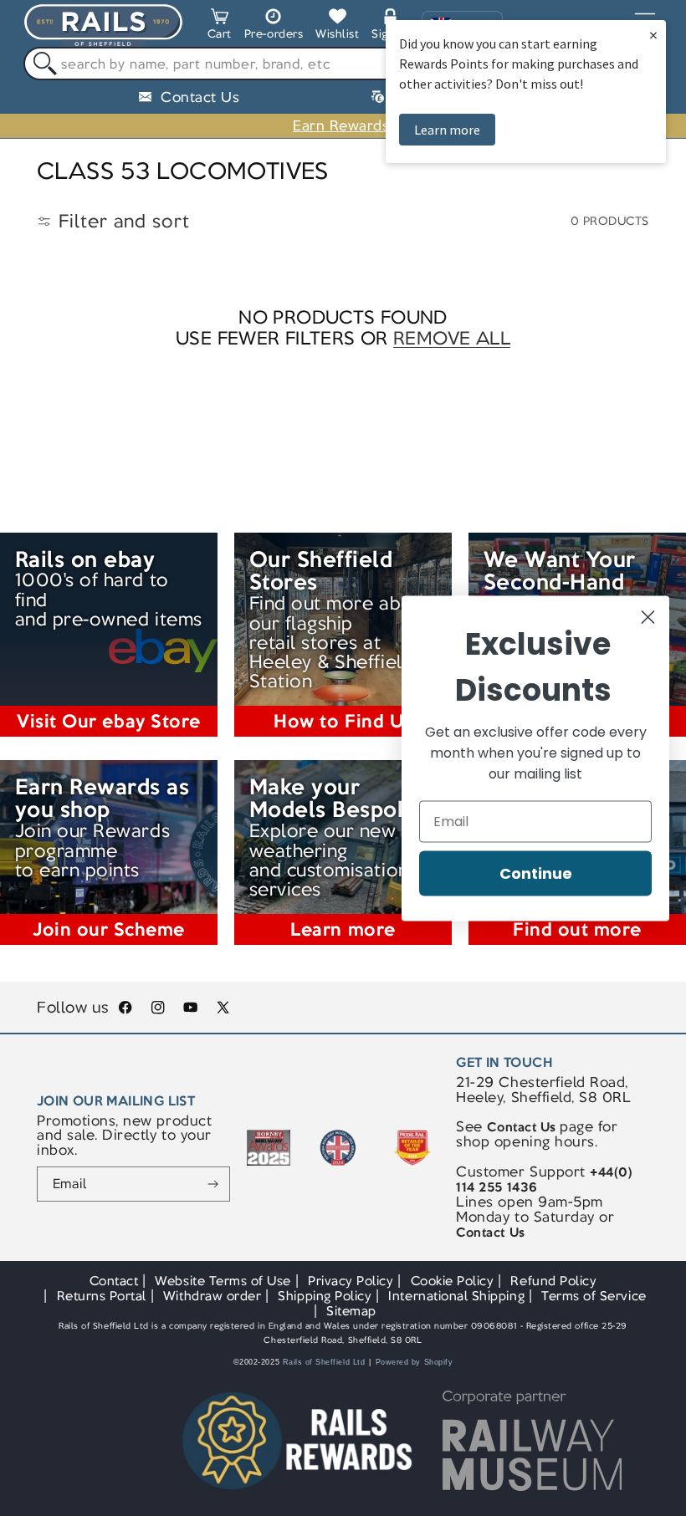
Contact (114, 1280)
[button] (219, 26)
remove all (451, 338)
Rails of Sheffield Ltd (324, 1362)
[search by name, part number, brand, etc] (40, 64)
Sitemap (351, 1310)
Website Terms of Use (223, 1280)
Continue (535, 872)
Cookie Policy (452, 1280)
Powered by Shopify (414, 1362)
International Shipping (456, 1295)
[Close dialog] (648, 616)
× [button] (653, 34)
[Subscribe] (213, 1184)
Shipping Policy (324, 1295)
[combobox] (343, 63)
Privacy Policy (350, 1280)
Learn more (447, 129)
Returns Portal (101, 1295)
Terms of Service (593, 1295)
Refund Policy (553, 1280)
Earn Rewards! (343, 125)
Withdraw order (212, 1295)
